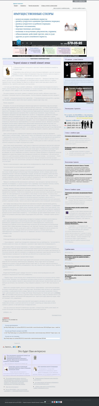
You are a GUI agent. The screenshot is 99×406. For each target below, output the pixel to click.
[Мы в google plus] (55, 402)
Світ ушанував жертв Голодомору (48, 366)
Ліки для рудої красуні (12, 387)
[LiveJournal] (20, 347)
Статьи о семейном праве (40, 400)
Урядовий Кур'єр (56, 315)
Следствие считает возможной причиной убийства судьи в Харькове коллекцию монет (20, 368)
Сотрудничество (86, 400)
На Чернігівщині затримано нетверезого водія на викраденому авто (45, 383)
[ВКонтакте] (13, 347)
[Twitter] (15, 347)
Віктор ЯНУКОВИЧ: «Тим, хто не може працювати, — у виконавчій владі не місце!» (16, 390)
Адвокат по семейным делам (13, 400)
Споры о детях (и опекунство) (49, 5)
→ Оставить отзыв (90, 103)
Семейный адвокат (27, 400)
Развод (16, 5)
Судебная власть (69, 249)
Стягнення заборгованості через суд (75, 136)
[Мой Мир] (18, 347)
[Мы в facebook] (59, 402)
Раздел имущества (34, 5)
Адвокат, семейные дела (80, 1)
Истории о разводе (69, 400)
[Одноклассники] (17, 347)
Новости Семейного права (22, 58)
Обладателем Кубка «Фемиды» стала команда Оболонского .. (76, 222)
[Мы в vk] (52, 402)
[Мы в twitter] (57, 402)
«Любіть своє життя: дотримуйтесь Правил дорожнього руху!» (44, 387)
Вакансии (78, 400)
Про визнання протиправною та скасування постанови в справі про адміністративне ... (77, 256)
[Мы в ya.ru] (61, 402)
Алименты (23, 5)
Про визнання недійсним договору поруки (77, 266)
